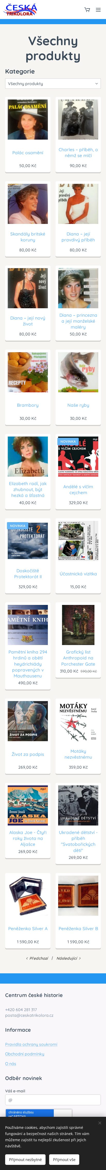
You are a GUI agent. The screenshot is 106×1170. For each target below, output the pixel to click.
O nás (10, 1063)
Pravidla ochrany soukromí (31, 1044)
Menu (98, 9)
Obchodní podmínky (24, 1053)
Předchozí (38, 958)
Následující (66, 958)
